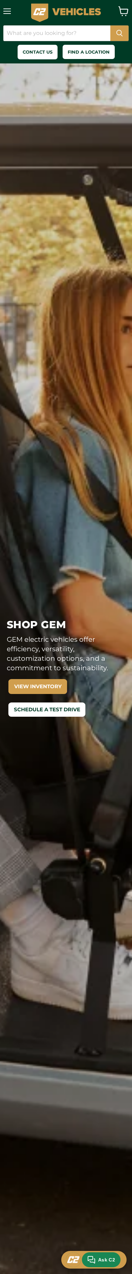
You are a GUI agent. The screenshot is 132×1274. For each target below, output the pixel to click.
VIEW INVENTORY (38, 686)
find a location (89, 52)
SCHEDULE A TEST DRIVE (47, 709)
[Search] (119, 33)
